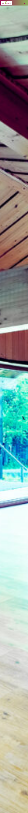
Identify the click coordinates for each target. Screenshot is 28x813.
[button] (25, 3)
